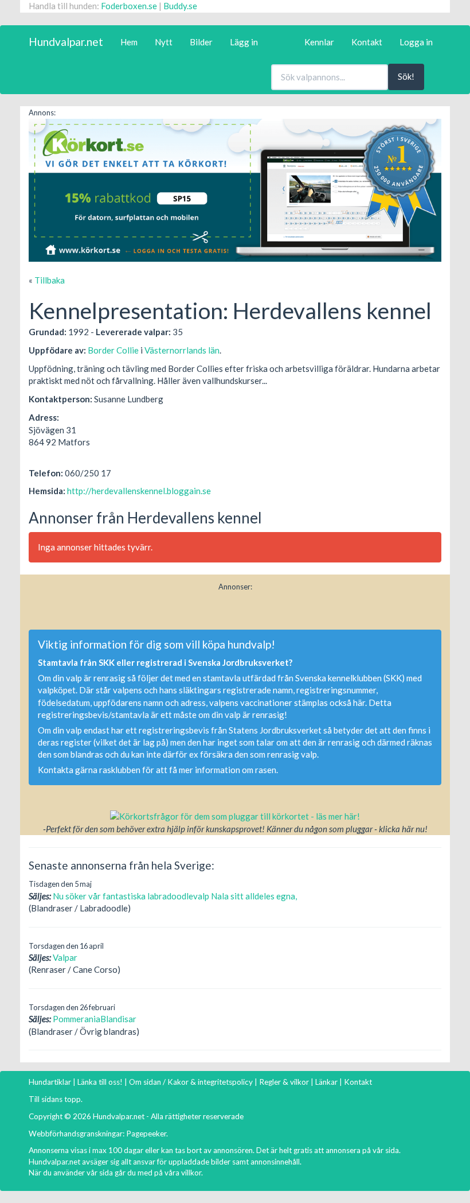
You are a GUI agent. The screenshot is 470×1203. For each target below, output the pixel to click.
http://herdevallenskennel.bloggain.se (139, 491)
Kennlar (319, 42)
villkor (191, 1172)
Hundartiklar (50, 1081)
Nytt (164, 42)
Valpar (65, 957)
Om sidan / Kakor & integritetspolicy (191, 1081)
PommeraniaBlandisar (94, 1019)
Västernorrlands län (182, 350)
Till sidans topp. (56, 1099)
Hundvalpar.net (66, 41)
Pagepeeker (146, 1133)
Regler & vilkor (284, 1081)
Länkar (326, 1081)
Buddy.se (180, 6)
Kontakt (366, 42)
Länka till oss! (100, 1081)
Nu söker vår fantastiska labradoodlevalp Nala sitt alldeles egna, (175, 896)
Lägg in (244, 42)
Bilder (201, 42)
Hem (129, 42)
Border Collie (113, 350)
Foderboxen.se (129, 6)
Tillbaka (49, 280)
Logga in (416, 42)
